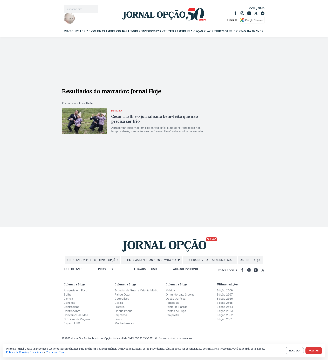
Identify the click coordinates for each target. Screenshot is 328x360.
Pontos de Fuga (176, 311)
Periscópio (172, 302)
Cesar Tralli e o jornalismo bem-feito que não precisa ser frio (154, 119)
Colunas (98, 31)
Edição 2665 (225, 302)
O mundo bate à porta (180, 294)
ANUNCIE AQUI (250, 260)
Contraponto (72, 311)
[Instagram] (242, 13)
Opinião (240, 31)
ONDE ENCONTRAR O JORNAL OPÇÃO (92, 260)
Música (170, 290)
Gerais (119, 302)
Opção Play (201, 31)
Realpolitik (172, 315)
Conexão (69, 302)
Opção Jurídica (176, 298)
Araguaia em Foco (75, 290)
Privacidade (107, 269)
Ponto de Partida (176, 307)
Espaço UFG (72, 323)
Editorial (82, 31)
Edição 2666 (225, 298)
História (120, 307)
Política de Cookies (17, 352)
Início (68, 31)
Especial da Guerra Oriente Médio (136, 290)
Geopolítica (122, 298)
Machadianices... (125, 323)
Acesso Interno (185, 269)
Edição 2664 (225, 307)
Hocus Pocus (123, 311)
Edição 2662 (225, 315)
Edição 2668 (225, 290)
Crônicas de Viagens (77, 319)
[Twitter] (256, 13)
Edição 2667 (225, 294)
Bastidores (131, 31)
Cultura (169, 31)
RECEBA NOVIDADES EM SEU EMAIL (210, 260)
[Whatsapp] (262, 13)
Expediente (73, 269)
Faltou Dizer (123, 294)
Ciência (68, 298)
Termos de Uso (55, 352)
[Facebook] (235, 13)
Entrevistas (151, 31)
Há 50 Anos (255, 31)
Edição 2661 (224, 319)
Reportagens (222, 31)
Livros (118, 319)
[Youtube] (249, 13)
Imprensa (184, 31)
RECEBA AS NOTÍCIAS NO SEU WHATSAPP (152, 260)
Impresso (113, 31)
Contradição (71, 307)
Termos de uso (145, 269)
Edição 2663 (225, 311)
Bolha (67, 294)
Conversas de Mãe (76, 315)
